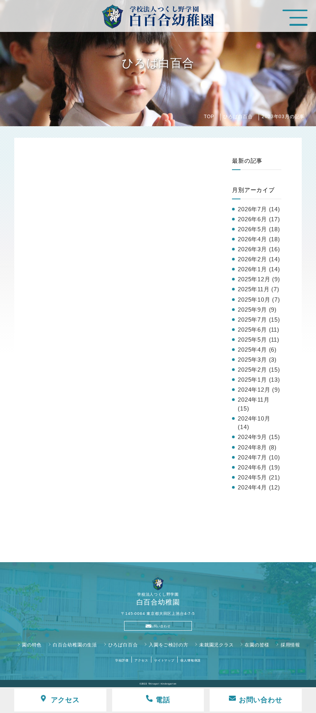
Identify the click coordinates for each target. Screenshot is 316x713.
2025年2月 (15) (259, 369)
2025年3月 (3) (257, 359)
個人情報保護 (190, 660)
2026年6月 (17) (259, 219)
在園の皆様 (257, 645)
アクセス (141, 660)
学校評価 (122, 660)
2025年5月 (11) (258, 339)
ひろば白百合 (238, 116)
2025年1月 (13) (259, 379)
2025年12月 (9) (259, 279)
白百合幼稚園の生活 (75, 645)
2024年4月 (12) (259, 487)
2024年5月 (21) (259, 477)
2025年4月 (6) (257, 349)
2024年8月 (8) (257, 447)
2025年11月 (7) (258, 289)
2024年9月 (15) (259, 437)
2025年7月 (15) (259, 319)
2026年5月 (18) (259, 229)
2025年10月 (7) (259, 299)
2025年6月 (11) (258, 329)
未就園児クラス (216, 645)
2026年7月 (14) (259, 209)
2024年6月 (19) (259, 467)
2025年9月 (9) (257, 309)
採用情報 (290, 645)
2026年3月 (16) (259, 249)
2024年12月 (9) (259, 389)
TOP (209, 116)
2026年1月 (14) (259, 269)
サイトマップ (164, 660)
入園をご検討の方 (168, 645)
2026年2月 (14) (259, 259)
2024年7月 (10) (259, 457)
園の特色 (32, 645)
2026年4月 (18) (259, 239)
